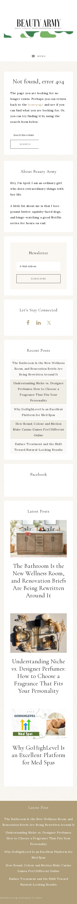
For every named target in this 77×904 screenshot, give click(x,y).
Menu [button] (41, 56)
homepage (35, 104)
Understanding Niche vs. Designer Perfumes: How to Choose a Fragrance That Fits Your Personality (38, 676)
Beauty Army (38, 25)
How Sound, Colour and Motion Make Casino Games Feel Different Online (38, 429)
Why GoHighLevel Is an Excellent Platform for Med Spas (38, 755)
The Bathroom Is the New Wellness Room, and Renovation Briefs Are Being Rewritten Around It (38, 368)
